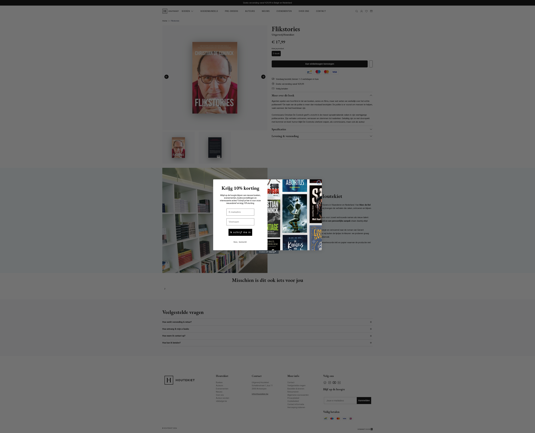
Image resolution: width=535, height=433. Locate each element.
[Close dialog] (318, 182)
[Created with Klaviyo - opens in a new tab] (267, 252)
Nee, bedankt (240, 242)
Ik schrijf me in (240, 232)
